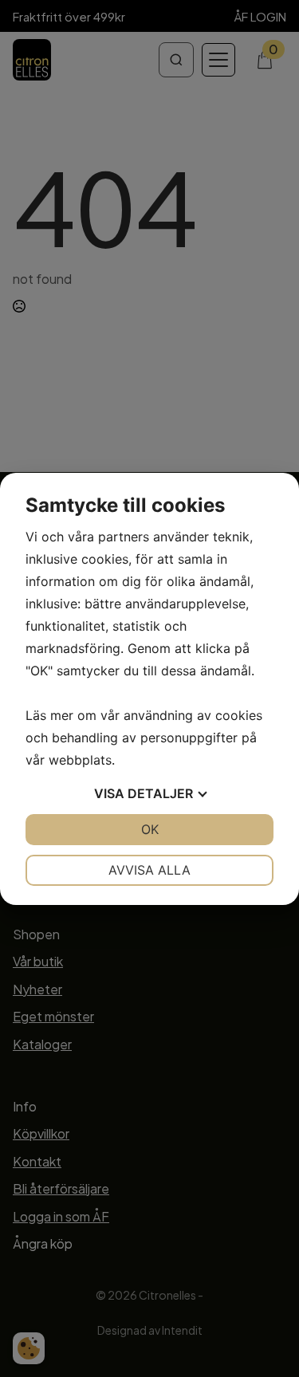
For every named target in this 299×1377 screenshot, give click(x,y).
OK (150, 829)
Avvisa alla (149, 870)
